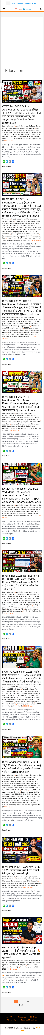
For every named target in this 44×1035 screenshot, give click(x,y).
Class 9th (21, 600)
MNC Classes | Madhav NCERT (25, 3)
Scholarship (6, 800)
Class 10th (24, 790)
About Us (10, 1017)
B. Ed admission (34, 126)
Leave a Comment (8, 126)
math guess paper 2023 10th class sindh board (18, 794)
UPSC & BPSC (7, 139)
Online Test (12, 704)
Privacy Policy (12, 1020)
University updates (33, 137)
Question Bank (29, 332)
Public (21, 332)
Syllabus (5, 802)
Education (21, 134)
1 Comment (6, 219)
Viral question (17, 139)
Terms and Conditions (29, 1020)
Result (13, 219)
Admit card (33, 219)
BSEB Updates (12, 134)
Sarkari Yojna (21, 137)
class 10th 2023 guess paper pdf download (21, 229)
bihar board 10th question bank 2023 (28, 324)
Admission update (22, 126)
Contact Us (22, 1017)
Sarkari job (12, 137)
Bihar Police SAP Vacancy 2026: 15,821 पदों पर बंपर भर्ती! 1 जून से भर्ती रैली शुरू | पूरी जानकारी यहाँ (21, 870)
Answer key (19, 221)
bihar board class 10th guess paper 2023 (16, 326)
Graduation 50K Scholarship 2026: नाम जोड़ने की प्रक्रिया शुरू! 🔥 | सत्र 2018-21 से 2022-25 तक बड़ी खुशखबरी (21, 952)
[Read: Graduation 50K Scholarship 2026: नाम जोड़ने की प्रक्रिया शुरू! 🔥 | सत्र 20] (22, 930)
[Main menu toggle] (4, 9)
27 (28, 1001)
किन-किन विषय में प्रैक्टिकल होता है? (22, 336)
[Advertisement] (22, 45)
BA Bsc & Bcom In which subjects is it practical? (18, 128)
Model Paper (11, 238)
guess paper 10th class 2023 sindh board (25, 234)
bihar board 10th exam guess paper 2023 (24, 511)
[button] (41, 9)
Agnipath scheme (8, 221)
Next (22, 1005)
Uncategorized (7, 428)
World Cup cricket (15, 805)
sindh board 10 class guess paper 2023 (24, 800)
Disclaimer (34, 1017)
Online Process (21, 238)
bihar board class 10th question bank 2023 (25, 420)
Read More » (6, 166)
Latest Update (30, 134)
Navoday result (34, 796)
